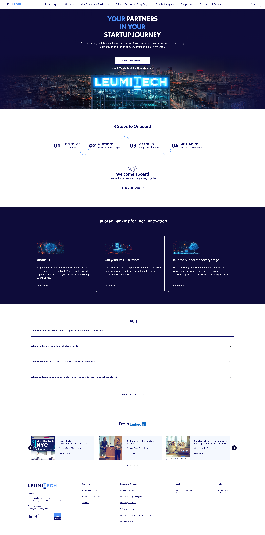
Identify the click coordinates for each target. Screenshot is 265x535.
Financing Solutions (128, 503)
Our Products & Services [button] (94, 4)
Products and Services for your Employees (137, 515)
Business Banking (127, 490)
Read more (43, 286)
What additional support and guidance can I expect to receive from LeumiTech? (74, 377)
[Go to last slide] (30, 447)
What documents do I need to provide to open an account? (63, 362)
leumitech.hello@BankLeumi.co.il (47, 501)
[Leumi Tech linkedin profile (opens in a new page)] (30, 516)
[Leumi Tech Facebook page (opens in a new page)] (36, 516)
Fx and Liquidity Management (132, 497)
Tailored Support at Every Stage (132, 4)
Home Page (51, 4)
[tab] (127, 465)
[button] (132, 188)
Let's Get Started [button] (131, 61)
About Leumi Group (90, 490)
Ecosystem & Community (213, 4)
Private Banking (126, 521)
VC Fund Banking (127, 509)
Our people (187, 4)
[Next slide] (234, 447)
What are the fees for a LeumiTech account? (54, 346)
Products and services (91, 497)
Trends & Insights (165, 4)
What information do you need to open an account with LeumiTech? (68, 331)
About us (69, 4)
